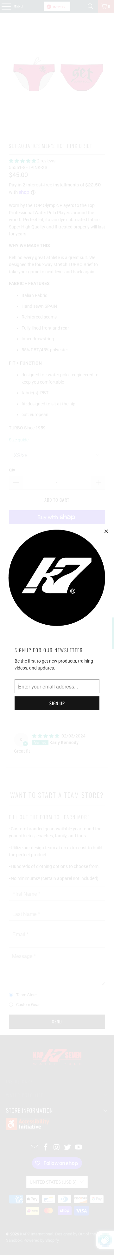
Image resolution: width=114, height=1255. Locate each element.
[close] (106, 531)
